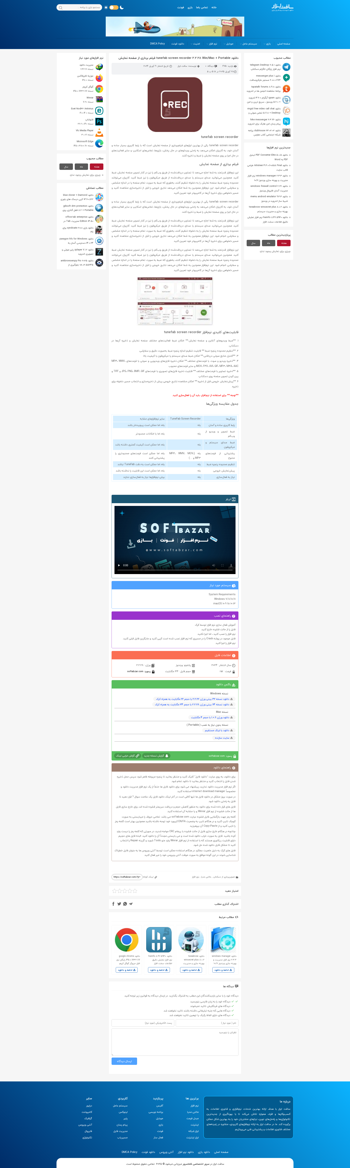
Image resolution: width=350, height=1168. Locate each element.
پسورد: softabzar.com (139, 671)
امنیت (196, 43)
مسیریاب (122, 1137)
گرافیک (88, 1118)
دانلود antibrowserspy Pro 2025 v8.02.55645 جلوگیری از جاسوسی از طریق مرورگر (82, 263)
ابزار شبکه (193, 1131)
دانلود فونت (177, 43)
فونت (180, 7)
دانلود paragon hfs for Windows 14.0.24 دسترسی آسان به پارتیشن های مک (81, 241)
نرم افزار (213, 43)
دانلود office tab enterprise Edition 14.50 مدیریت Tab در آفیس (83, 219)
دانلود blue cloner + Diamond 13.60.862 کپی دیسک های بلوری (77, 197)
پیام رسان (122, 1124)
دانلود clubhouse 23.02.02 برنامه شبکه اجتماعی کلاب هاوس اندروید (269, 132)
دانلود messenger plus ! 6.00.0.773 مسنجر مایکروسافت (265, 78)
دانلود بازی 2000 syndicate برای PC (78, 230)
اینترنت (195, 1124)
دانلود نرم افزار (186, 1152)
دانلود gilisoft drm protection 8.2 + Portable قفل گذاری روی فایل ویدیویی (83, 208)
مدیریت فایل (120, 1131)
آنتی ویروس (85, 1124)
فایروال (88, 1131)
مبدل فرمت (192, 1118)
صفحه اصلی (283, 43)
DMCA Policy (157, 43)
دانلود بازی (204, 1152)
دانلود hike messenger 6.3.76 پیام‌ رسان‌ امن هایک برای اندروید (264, 122)
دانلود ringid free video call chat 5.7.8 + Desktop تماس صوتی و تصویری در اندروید (269, 111)
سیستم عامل (249, 43)
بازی (190, 7)
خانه (214, 7)
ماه (268, 243)
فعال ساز (158, 1137)
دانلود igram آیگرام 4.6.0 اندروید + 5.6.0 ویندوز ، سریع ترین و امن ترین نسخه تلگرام (269, 100)
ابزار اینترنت (192, 1137)
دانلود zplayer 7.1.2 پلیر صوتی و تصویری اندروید (77, 252)
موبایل (229, 43)
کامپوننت (87, 1112)
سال (253, 243)
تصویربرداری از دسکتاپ (224, 877)
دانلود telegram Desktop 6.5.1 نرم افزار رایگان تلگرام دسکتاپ (265, 67)
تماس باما (202, 7)
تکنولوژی (87, 1137)
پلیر (126, 1118)
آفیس (159, 1105)
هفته (284, 243)
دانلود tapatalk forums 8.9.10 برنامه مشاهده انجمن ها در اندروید (264, 89)
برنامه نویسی (156, 1112)
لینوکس (123, 1112)
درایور (89, 1105)
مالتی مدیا (206, 877)
